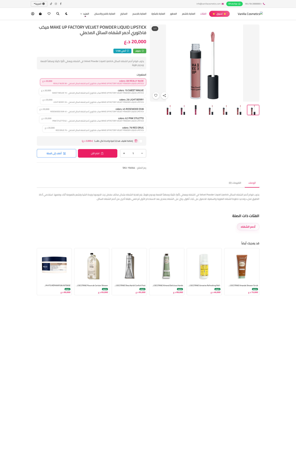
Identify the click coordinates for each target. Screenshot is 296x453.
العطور (173, 13)
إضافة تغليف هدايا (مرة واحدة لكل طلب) (107, 141)
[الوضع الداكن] (66, 13)
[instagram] (56, 4)
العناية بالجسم (139, 13)
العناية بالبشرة (158, 13)
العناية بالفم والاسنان (104, 13)
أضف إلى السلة (54, 153)
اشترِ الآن (95, 153)
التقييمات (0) (235, 183)
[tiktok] (51, 4)
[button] (84, 14)
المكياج (123, 13)
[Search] (58, 13)
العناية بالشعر (188, 13)
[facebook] (60, 4)
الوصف (252, 183)
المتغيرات (141, 75)
